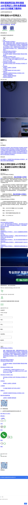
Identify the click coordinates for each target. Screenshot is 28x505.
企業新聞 (5, 73)
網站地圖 (13, 24)
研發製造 (5, 66)
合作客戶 (18, 70)
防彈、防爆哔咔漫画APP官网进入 (18, 354)
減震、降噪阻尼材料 (8, 43)
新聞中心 (5, 71)
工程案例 (5, 69)
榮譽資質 (14, 75)
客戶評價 (14, 70)
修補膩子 (11, 53)
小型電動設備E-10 (7, 58)
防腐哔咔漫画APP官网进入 (16, 45)
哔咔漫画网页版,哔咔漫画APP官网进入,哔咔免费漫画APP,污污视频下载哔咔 (13, 6)
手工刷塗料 (5, 53)
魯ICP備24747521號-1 (5, 413)
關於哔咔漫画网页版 (5, 24)
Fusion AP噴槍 (14, 59)
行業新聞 (10, 73)
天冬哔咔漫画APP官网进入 (9, 154)
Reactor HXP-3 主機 (7, 60)
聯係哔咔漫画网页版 (8, 77)
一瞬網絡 (3, 418)
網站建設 (3, 416)
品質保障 (14, 67)
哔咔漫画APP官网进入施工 (9, 62)
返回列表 (3, 227)
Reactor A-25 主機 (7, 59)
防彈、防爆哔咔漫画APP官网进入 (18, 47)
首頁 (4, 40)
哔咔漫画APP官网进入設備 (9, 56)
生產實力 (10, 67)
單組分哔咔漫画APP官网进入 (10, 51)
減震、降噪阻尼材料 (8, 350)
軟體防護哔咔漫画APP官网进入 (14, 44)
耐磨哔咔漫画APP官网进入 (11, 153)
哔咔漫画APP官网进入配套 (9, 52)
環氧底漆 (23, 53)
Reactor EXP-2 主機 (22, 59)
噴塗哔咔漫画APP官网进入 (9, 41)
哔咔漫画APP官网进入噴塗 (9, 63)
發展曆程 (10, 75)
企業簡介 (5, 75)
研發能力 (5, 67)
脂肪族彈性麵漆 (16, 53)
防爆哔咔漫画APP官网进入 (15, 150)
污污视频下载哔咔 (7, 70)
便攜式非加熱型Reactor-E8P (18, 58)
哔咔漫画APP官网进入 (6, 147)
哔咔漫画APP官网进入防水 (13, 151)
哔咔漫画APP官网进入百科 (18, 73)
